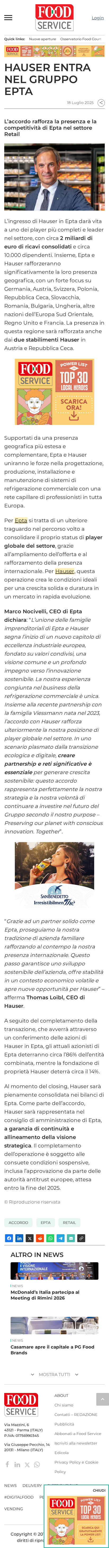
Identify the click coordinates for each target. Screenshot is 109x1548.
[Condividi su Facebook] (9, 1238)
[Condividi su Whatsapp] (50, 1238)
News (17, 1286)
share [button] (101, 103)
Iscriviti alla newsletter (75, 1443)
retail (69, 1222)
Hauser (64, 571)
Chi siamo (63, 1405)
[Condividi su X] (30, 1238)
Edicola (61, 1452)
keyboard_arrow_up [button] (102, 1399)
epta (46, 1222)
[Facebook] (8, 1464)
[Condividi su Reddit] (40, 1238)
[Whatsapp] (37, 1464)
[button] (8, 17)
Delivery (32, 1485)
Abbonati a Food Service (77, 1433)
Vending (13, 1508)
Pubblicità (64, 1424)
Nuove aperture (42, 39)
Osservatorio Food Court (80, 39)
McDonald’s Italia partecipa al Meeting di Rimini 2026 (45, 1295)
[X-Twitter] (27, 1464)
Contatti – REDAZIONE (76, 1414)
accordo (18, 1222)
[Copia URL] (81, 1238)
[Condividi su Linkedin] (19, 1238)
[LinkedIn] (18, 1464)
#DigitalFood (19, 1497)
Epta (21, 520)
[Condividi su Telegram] (61, 1238)
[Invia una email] (71, 1238)
